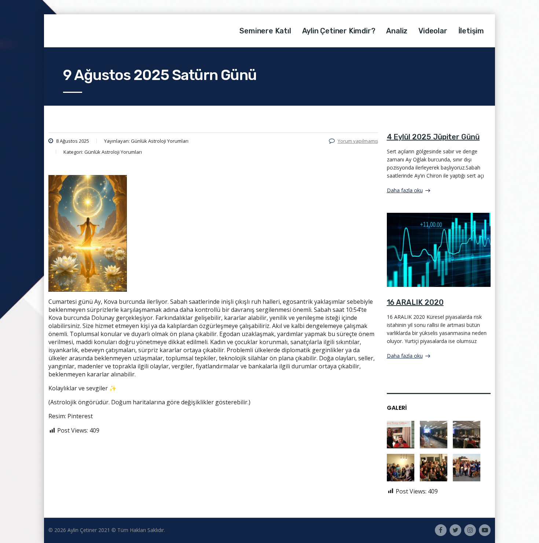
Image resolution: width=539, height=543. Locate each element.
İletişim (471, 30)
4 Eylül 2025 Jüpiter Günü (433, 136)
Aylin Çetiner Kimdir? (338, 30)
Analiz (396, 30)
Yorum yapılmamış (358, 141)
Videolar (432, 30)
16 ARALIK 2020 (415, 302)
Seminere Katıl (265, 30)
